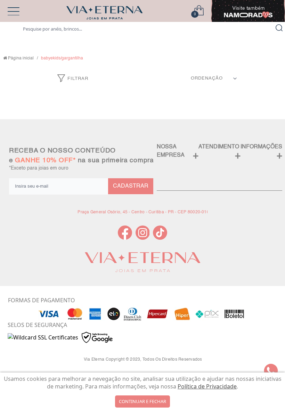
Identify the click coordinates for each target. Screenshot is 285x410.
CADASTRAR (130, 186)
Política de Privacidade (207, 386)
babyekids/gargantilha (62, 58)
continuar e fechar (142, 401)
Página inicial (21, 58)
